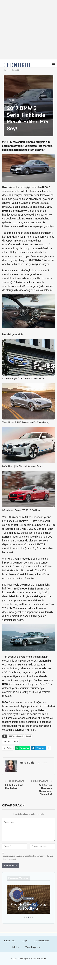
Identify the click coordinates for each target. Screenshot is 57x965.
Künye (24, 940)
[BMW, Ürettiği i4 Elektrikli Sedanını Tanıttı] (28, 445)
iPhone (28, 899)
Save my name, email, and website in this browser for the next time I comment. (28, 857)
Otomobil (11, 100)
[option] (28, 901)
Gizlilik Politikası (41, 940)
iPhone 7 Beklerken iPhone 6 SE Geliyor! (28, 906)
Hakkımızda (9, 940)
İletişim (15, 947)
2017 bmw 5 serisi (16, 736)
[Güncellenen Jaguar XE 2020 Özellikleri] (28, 489)
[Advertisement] (28, 29)
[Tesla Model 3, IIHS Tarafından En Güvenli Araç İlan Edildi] (28, 401)
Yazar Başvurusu (33, 947)
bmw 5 (28, 736)
